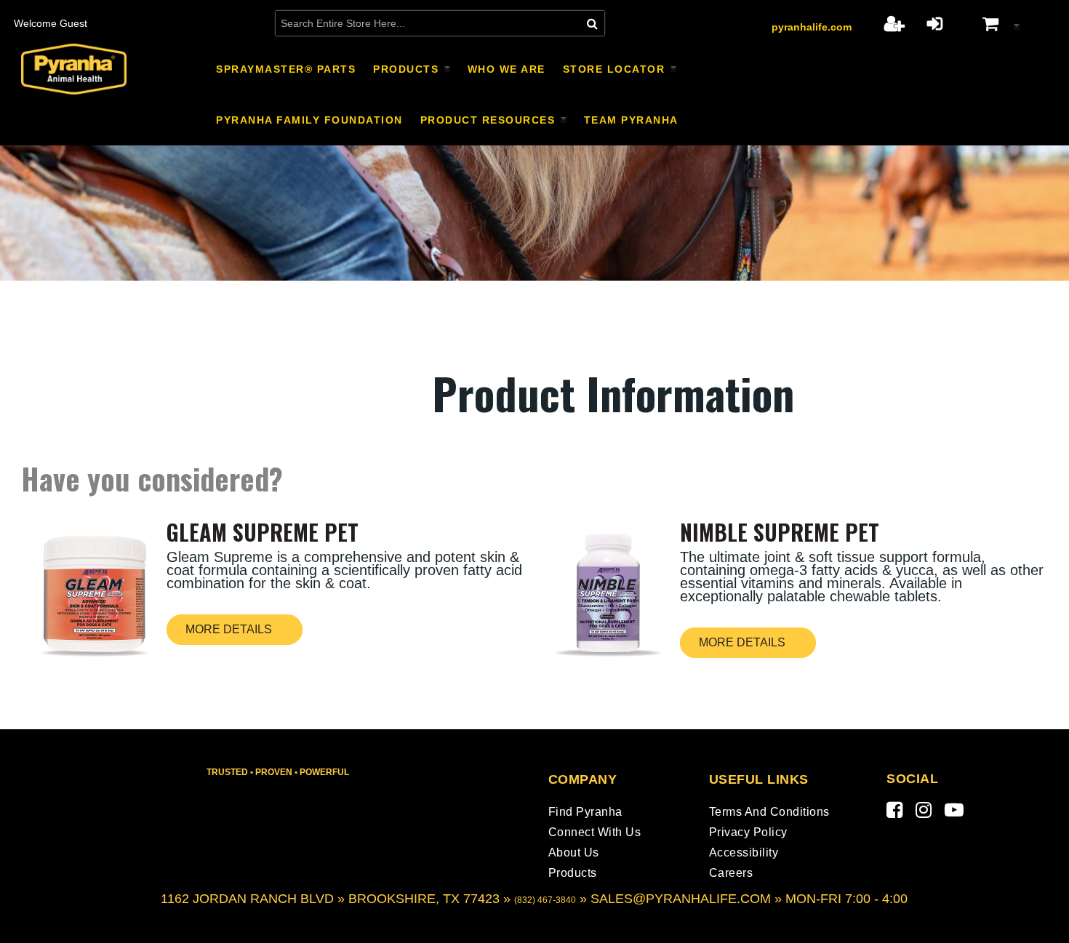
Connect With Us (594, 832)
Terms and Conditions (769, 812)
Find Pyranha (585, 812)
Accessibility (744, 852)
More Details (228, 629)
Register (894, 23)
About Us (573, 852)
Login (934, 23)
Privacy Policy (748, 832)
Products (572, 873)
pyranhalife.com (812, 27)
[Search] (592, 23)
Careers (731, 873)
